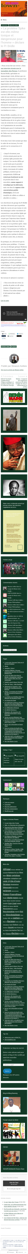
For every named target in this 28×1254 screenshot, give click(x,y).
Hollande (8, 900)
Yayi (18, 930)
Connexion (8, 804)
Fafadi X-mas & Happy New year (14, 682)
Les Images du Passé (10, 700)
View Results (7, 545)
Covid (19, 878)
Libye (8, 906)
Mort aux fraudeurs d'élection (6, 760)
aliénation (13, 869)
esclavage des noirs (15, 891)
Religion (17, 921)
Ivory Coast (12, 903)
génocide (20, 898)
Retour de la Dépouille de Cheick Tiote (14, 725)
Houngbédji (13, 900)
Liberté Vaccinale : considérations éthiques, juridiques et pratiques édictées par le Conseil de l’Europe (7, 380)
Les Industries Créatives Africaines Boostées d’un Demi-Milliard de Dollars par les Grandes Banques (14, 704)
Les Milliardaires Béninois (12, 708)
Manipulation (8, 909)
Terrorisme (5, 927)
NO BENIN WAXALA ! (11, 710)
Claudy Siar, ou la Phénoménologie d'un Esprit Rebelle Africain (14, 840)
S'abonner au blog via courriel (13, 1048)
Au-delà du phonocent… (14, 609)
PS (6, 921)
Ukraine (19, 927)
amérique (18, 869)
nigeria (17, 911)
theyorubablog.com (10, 1039)
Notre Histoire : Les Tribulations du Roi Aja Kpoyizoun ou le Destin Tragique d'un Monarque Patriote (15, 832)
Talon (22, 924)
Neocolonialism (9, 911)
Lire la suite (5, 301)
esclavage (7, 890)
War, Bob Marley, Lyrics (11, 741)
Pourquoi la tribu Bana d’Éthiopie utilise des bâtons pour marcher (14, 828)
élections (21, 934)
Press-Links (6, 346)
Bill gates (16, 872)
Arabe (22, 869)
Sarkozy (15, 925)
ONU (11, 918)
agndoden (10, 616)
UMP (22, 927)
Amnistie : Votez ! (10, 668)
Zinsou (8, 933)
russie (20, 921)
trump (15, 927)
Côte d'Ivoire (15, 881)
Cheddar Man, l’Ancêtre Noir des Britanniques (14, 844)
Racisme (11, 921)
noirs (4, 915)
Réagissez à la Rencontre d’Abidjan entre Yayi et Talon (14, 721)
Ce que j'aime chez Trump (12, 823)
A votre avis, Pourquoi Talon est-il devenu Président (14, 663)
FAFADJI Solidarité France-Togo (13, 1169)
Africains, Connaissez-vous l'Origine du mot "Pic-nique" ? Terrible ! (15, 855)
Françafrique (15, 894)
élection (15, 933)
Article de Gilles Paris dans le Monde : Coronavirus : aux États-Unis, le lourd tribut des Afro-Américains (14, 678)
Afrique (7, 869)
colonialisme (6, 878)
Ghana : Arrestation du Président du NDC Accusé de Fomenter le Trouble (14, 693)
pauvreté (21, 918)
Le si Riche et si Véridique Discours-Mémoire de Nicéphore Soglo (14, 697)
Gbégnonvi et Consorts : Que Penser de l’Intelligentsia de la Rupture (13, 688)
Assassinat (5, 872)
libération (11, 906)
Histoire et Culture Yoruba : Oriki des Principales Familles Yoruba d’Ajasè (14, 850)
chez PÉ (20, 761)
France (6, 894)
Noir (21, 911)
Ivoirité (5, 903)
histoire (4, 900)
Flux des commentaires (11, 809)
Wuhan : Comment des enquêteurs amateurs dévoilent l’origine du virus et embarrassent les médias (21, 381)
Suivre (7, 1071)
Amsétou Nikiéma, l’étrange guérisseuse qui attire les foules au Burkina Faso (14, 672)
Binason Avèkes (13, 25)
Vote (20, 547)
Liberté (5, 906)
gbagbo (10, 898)
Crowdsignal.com (8, 546)
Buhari (4, 875)
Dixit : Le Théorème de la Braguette (15, 825)
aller (16, 761)
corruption (14, 878)
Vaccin (7, 930)
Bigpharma (11, 872)
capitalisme (16, 875)
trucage (11, 927)
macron (16, 906)
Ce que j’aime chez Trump (11, 1202)
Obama (21, 915)
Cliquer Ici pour (19, 759)
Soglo (20, 924)
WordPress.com (9, 811)
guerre (15, 898)
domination (15, 884)
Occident (5, 918)
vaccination (13, 930)
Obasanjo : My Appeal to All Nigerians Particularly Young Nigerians (13, 713)
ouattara (16, 918)
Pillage (4, 921)
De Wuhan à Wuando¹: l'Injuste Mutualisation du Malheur (13, 836)
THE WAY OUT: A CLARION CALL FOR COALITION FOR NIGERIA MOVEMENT (14, 737)
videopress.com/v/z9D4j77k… (13, 1037)
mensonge (15, 908)
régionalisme (6, 924)
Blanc (21, 872)
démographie (15, 887)
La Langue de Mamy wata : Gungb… (14, 589)
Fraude (5, 898)
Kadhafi (19, 903)
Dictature (6, 884)
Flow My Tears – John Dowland (13, 684)
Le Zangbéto (8, 847)
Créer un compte (9, 802)
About (6, 666)
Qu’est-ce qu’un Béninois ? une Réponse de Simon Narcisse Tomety (15, 718)
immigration (18, 900)
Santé (14, 346)
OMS (9, 918)
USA (4, 930)
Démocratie (7, 887)
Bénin (8, 875)
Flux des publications (10, 807)
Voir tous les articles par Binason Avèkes (12, 370)
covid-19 (6, 881)
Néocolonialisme (13, 914)
